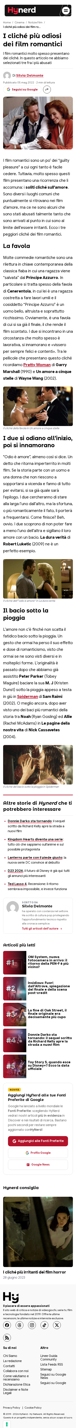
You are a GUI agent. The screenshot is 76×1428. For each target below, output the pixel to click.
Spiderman (27, 696)
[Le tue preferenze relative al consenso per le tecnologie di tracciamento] (7, 1424)
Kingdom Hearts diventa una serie (35, 839)
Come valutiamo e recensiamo (16, 1377)
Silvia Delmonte (29, 75)
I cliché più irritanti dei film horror (34, 1272)
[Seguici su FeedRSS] (7, 1337)
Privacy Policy (11, 1407)
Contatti (9, 1366)
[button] (38, 406)
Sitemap (46, 1369)
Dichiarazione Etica (16, 1385)
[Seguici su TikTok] (44, 1325)
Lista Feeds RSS (51, 1364)
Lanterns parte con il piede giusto (35, 858)
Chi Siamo (10, 1356)
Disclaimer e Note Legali (15, 1391)
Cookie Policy (33, 1407)
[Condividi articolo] (47, 89)
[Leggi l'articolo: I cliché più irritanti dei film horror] (38, 1232)
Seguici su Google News (53, 1376)
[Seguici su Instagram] (32, 1325)
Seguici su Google (53, 1383)
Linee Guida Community (48, 1357)
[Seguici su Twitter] (57, 1325)
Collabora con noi (15, 1371)
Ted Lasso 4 (17, 884)
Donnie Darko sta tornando (30, 821)
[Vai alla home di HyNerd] (21, 11)
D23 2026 (15, 871)
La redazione (12, 1361)
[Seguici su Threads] (19, 1325)
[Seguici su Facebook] (7, 1325)
